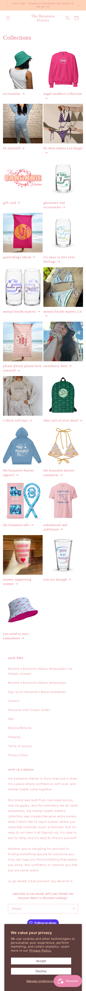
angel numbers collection (62, 94)
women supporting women (17, 582)
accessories (12, 94)
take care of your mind (60, 420)
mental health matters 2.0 (62, 311)
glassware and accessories (54, 205)
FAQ (11, 719)
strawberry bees (55, 366)
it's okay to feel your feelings (59, 259)
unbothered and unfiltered (55, 527)
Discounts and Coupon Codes (29, 710)
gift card (9, 203)
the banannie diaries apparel (18, 472)
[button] (8, 18)
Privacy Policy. (40, 950)
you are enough (55, 579)
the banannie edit (16, 525)
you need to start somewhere (16, 636)
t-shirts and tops (15, 420)
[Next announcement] (78, 5)
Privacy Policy (18, 755)
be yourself (11, 148)
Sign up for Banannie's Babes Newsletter (37, 692)
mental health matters (19, 311)
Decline (41, 971)
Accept (41, 961)
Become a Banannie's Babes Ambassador (37, 682)
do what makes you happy (63, 148)
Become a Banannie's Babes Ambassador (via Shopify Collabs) (40, 671)
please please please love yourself (22, 368)
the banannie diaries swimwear (58, 472)
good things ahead (17, 257)
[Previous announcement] (7, 5)
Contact (13, 701)
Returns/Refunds (20, 728)
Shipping (14, 737)
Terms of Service (20, 746)
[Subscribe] (73, 908)
